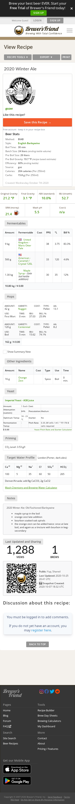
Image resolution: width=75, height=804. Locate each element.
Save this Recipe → (37, 122)
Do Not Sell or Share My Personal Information (42, 799)
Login (37, 20)
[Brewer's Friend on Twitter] (52, 692)
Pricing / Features (48, 749)
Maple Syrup (24, 272)
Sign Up (38, 13)
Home (6, 710)
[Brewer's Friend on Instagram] (41, 692)
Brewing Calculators (49, 721)
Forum (7, 721)
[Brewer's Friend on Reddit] (57, 692)
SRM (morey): (12, 207)
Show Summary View (19, 351)
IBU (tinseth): (65, 193)
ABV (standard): (47, 193)
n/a (62, 212)
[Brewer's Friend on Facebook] (46, 692)
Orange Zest (22, 379)
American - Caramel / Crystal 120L (25, 260)
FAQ (6, 726)
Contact (42, 738)
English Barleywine (29, 143)
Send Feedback (55, 796)
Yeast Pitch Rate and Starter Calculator (53, 429)
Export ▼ (46, 57)
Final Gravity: (28, 193)
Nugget (22, 309)
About (41, 743)
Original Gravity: (9, 193)
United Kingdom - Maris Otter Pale (24, 244)
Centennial (24, 327)
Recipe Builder (46, 710)
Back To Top (37, 644)
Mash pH (37, 207)
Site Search (9, 738)
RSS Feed (15, 799)
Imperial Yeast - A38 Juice (19, 400)
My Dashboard (46, 726)
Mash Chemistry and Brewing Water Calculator (31, 487)
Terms (67, 796)
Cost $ (62, 207)
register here (41, 630)
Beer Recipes (10, 743)
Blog (5, 715)
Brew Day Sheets (47, 715)
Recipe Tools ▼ (17, 57)
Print (66, 57)
